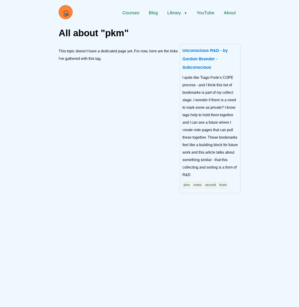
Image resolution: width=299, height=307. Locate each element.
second (210, 185)
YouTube (205, 12)
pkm (187, 185)
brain (223, 185)
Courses (130, 12)
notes (197, 185)
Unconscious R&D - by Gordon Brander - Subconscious (205, 59)
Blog (153, 12)
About (230, 12)
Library (177, 12)
